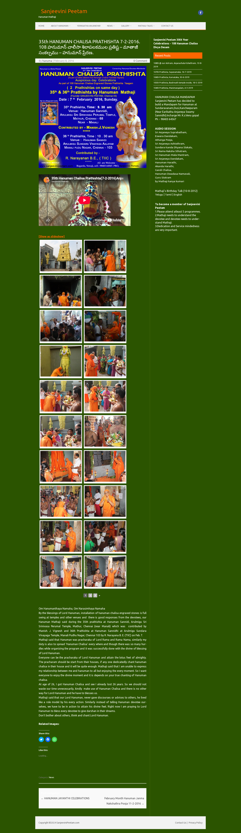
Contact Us (167, 26)
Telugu (159, 194)
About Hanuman (59, 26)
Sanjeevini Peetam (64, 11)
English (178, 194)
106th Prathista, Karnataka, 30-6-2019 (171, 77)
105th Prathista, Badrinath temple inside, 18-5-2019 (177, 82)
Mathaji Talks (145, 26)
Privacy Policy (195, 822)
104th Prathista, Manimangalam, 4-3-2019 (173, 88)
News (109, 26)
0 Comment (140, 60)
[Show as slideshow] (52, 236)
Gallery (125, 26)
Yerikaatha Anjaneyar (88, 26)
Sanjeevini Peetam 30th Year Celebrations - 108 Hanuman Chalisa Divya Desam (175, 43)
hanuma (47, 60)
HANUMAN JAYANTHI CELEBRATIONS (65, 798)
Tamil (168, 194)
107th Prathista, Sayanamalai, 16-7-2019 (172, 72)
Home (41, 26)
